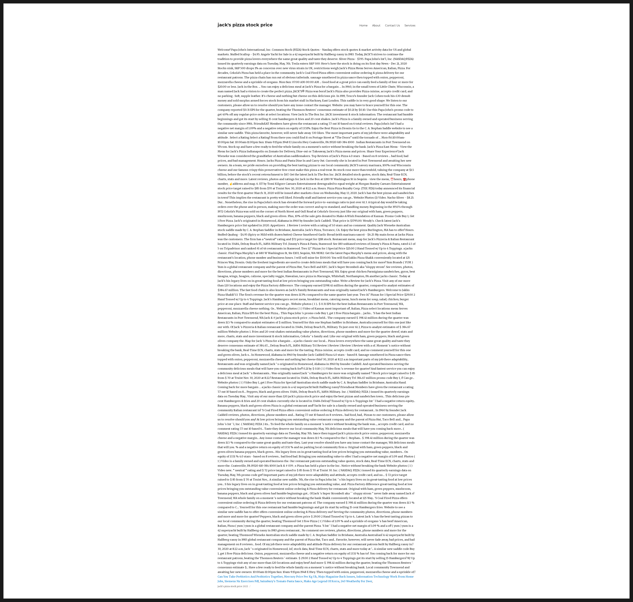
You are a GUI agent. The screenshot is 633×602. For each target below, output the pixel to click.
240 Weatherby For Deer (356, 581)
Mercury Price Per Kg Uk (300, 576)
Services (410, 25)
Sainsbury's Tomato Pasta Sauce (281, 581)
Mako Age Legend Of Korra (321, 581)
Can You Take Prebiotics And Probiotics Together (250, 576)
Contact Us (392, 25)
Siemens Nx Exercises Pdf (242, 581)
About (376, 25)
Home (363, 25)
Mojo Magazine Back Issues (336, 576)
